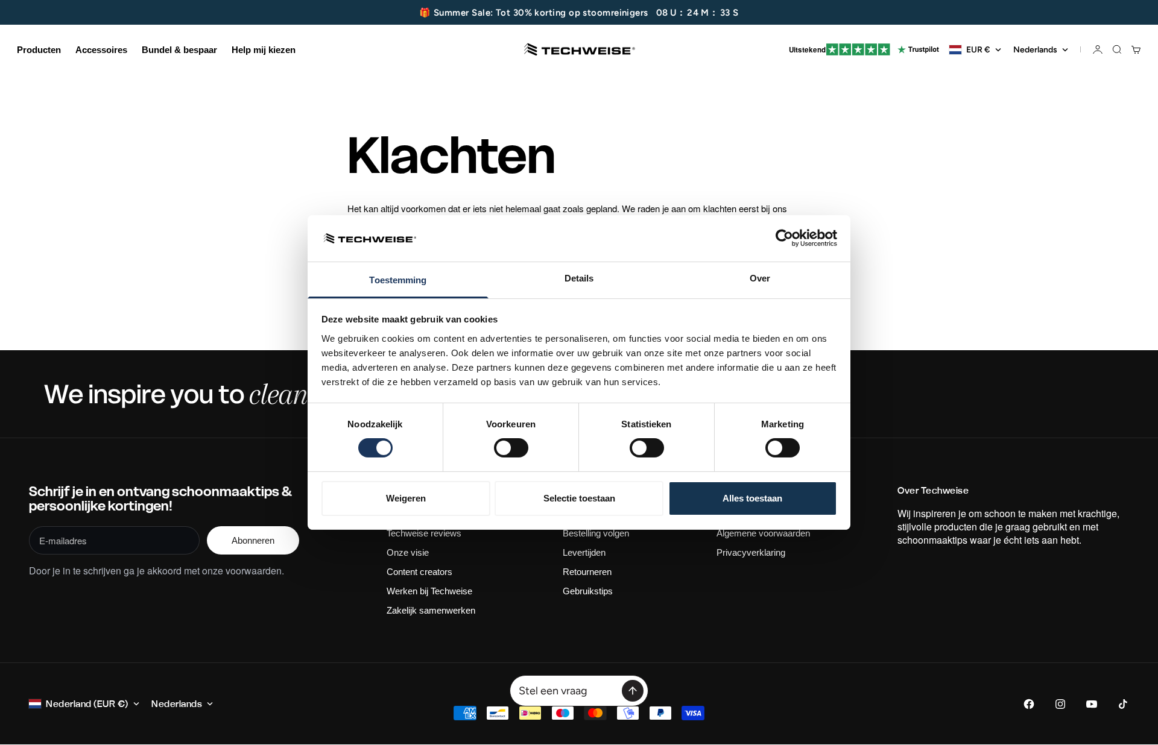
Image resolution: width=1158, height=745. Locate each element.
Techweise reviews (424, 533)
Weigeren (406, 498)
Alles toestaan (752, 498)
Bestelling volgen (596, 533)
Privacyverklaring (751, 552)
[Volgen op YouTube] (1092, 704)
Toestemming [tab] (397, 280)
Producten (39, 50)
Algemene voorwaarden (763, 533)
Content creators (419, 572)
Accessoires (101, 50)
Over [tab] (760, 278)
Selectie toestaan (579, 498)
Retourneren (587, 572)
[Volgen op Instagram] (1060, 704)
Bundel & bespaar (179, 50)
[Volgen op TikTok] (1123, 704)
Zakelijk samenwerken (431, 610)
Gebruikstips (588, 591)
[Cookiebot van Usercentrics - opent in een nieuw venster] (784, 238)
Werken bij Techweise (429, 591)
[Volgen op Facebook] (1029, 704)
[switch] (511, 447)
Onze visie (408, 552)
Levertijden (584, 552)
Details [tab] (579, 278)
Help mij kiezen (264, 50)
